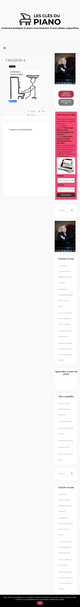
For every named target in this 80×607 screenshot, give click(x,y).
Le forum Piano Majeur (65, 440)
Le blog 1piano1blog (64, 421)
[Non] (77, 601)
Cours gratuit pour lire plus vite (66, 102)
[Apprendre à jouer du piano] (40, 21)
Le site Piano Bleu (64, 447)
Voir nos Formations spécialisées (66, 94)
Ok (40, 603)
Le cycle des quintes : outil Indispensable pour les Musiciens (65, 318)
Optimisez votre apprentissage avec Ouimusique (64, 409)
